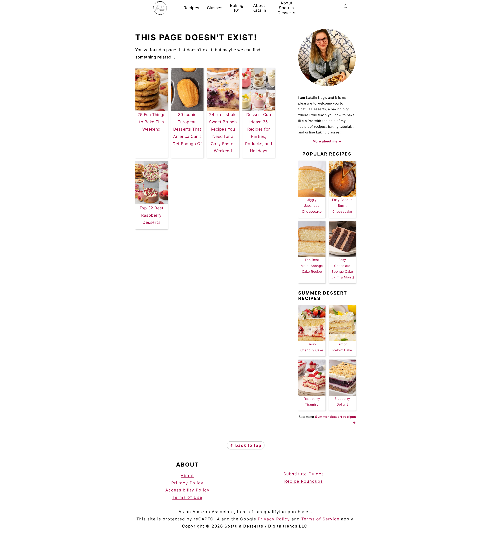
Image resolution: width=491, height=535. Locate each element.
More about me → (327, 141)
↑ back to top (245, 445)
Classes (214, 7)
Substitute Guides (303, 474)
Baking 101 (236, 8)
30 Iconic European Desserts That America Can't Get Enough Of (187, 129)
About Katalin (259, 8)
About (187, 475)
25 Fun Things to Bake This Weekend (152, 122)
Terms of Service (320, 519)
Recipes (191, 7)
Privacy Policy (187, 483)
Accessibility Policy (187, 490)
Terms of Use (187, 497)
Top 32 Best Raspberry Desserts (151, 215)
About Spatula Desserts (286, 8)
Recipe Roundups (303, 481)
